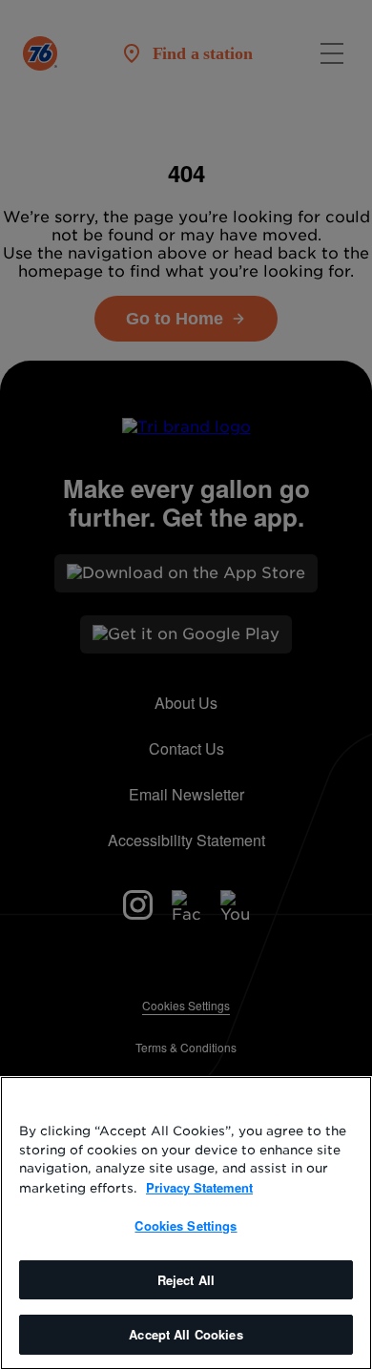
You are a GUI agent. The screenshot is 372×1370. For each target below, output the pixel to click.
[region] (186, 1223)
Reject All (186, 1280)
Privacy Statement (199, 1187)
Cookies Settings (185, 1225)
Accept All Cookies (185, 1334)
